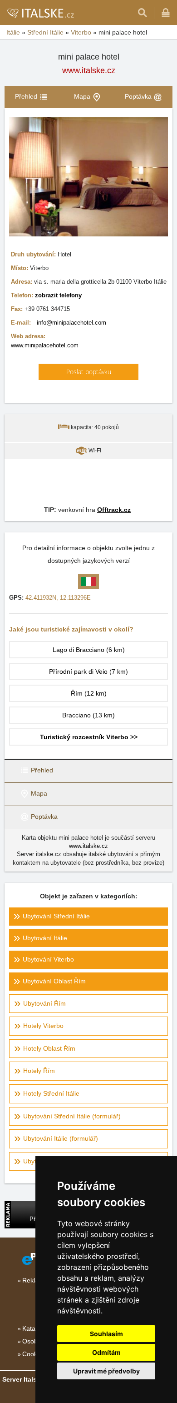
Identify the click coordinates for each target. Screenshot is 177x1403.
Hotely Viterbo (43, 1025)
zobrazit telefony (58, 295)
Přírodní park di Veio (88, 671)
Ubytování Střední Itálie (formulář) (72, 1116)
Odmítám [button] (106, 1352)
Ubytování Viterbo (48, 959)
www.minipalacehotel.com (45, 345)
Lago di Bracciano (89, 649)
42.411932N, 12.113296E (58, 597)
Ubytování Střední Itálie (56, 916)
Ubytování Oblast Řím (54, 981)
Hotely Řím (39, 1070)
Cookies (33, 1354)
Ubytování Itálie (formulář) (60, 1138)
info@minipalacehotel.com (71, 322)
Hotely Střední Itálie (51, 1093)
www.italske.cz (88, 70)
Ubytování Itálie (45, 938)
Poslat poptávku (88, 371)
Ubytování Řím (44, 1003)
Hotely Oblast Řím (49, 1048)
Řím (89, 693)
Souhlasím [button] (106, 1334)
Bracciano (88, 715)
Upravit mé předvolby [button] (106, 1371)
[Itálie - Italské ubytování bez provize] (40, 12)
